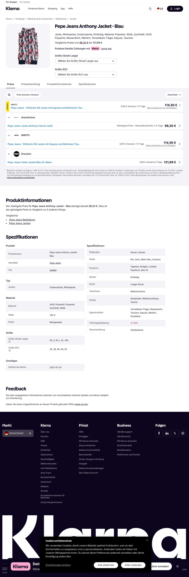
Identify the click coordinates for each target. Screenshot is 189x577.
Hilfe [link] (81, 432)
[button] (160, 8)
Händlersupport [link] (124, 432)
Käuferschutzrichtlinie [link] (89, 450)
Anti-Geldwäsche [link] (49, 468)
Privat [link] (83, 425)
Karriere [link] (44, 436)
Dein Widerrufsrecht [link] (88, 473)
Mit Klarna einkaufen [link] (88, 441)
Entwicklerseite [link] (124, 445)
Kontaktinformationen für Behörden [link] (53, 496)
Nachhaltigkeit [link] (47, 459)
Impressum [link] (46, 482)
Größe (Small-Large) (66, 55)
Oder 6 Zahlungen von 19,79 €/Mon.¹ (162, 108)
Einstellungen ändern (58, 565)
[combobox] (86, 61)
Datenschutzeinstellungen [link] (91, 468)
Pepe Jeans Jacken (20, 223)
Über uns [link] (45, 432)
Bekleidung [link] (61, 19)
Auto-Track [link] (46, 473)
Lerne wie (106, 48)
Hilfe (70, 8)
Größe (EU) (61, 69)
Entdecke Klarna (36, 8)
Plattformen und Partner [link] (128, 454)
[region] (95, 555)
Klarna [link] (9, 19)
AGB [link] (43, 441)
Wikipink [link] (45, 486)
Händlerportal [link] (123, 436)
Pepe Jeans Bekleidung (22, 219)
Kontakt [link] (44, 491)
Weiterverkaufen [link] (48, 463)
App (63, 8)
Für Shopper (11, 2)
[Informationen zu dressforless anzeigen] (9, 117)
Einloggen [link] (83, 436)
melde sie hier (81, 404)
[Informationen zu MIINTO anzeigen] (9, 135)
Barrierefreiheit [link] (48, 477)
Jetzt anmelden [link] (160, 566)
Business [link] (124, 425)
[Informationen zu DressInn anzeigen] (9, 154)
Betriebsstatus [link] (124, 450)
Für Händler (24, 2)
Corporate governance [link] (51, 502)
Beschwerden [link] (85, 454)
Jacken (53, 270)
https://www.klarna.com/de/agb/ (21, 177)
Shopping (52, 8)
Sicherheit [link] (45, 450)
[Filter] (9, 95)
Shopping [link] (19, 19)
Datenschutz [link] (47, 454)
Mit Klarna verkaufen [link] (127, 441)
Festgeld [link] (83, 463)
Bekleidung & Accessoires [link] (40, 19)
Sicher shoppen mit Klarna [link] (91, 459)
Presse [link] (44, 445)
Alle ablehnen (106, 565)
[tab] (10, 84)
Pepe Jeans (55, 263)
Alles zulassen (133, 565)
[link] (159, 433)
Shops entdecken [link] (87, 445)
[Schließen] (147, 540)
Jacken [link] (73, 19)
